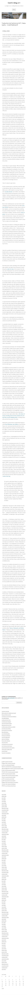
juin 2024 (4, 839)
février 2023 (4, 867)
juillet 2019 (4, 941)
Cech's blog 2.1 (14, 3)
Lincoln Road (4, 751)
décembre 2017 (5, 964)
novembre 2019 (5, 934)
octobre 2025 (4, 811)
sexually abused (8, 191)
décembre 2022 (5, 870)
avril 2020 (4, 926)
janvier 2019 (4, 952)
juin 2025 (4, 818)
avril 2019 (4, 946)
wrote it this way (6, 476)
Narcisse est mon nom (6, 725)
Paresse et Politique (6, 735)
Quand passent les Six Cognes (8, 747)
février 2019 (4, 950)
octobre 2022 (4, 874)
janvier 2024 (4, 848)
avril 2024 (4, 843)
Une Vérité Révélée (6, 734)
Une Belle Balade (5, 718)
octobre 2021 (4, 895)
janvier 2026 (4, 806)
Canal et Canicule (5, 711)
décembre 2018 (5, 953)
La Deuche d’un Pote (6, 720)
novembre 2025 (5, 810)
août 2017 (4, 969)
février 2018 (4, 962)
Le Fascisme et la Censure (7, 744)
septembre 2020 (5, 917)
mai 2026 (4, 799)
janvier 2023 (4, 869)
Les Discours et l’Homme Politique (9, 716)
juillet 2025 (4, 817)
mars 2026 (4, 803)
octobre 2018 (4, 957)
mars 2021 (4, 907)
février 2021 (4, 908)
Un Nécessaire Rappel (6, 721)
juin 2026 (4, 798)
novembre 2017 (5, 966)
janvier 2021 (4, 910)
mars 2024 (4, 844)
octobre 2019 (4, 936)
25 (5, 985)
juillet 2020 (4, 921)
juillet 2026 (4, 796)
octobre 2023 (4, 853)
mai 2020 (4, 924)
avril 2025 (4, 822)
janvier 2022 (4, 889)
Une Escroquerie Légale (7, 723)
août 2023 (4, 856)
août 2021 (4, 898)
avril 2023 (4, 863)
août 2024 (4, 836)
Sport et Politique (5, 739)
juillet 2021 (4, 900)
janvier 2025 (4, 827)
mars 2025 (4, 824)
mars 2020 (4, 927)
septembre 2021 (5, 896)
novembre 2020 (5, 914)
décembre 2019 (5, 933)
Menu (14, 9)
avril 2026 (4, 801)
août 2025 (4, 815)
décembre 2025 (5, 808)
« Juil (3, 988)
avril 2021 (4, 905)
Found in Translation (6, 753)
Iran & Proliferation (6, 737)
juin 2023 (4, 860)
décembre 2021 (5, 891)
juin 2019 (4, 943)
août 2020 (4, 919)
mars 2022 (4, 886)
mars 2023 (4, 865)
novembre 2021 (5, 893)
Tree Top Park (5, 742)
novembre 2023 (5, 851)
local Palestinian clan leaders (11, 424)
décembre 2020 (5, 912)
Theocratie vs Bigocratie (7, 749)
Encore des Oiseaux (6, 740)
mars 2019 (4, 948)
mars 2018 (4, 960)
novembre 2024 (5, 830)
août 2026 (4, 794)
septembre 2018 (5, 959)
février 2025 (4, 825)
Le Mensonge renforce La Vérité (8, 727)
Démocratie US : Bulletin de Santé (9, 713)
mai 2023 (4, 862)
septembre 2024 (5, 834)
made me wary (10, 269)
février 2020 (4, 929)
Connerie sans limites (6, 728)
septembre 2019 (5, 938)
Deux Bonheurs (5, 732)
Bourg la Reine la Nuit (6, 714)
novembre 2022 (5, 872)
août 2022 (4, 877)
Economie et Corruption (7, 730)
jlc (2, 761)
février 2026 (4, 804)
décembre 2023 (5, 850)
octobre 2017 (4, 967)
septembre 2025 (5, 813)
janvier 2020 (4, 931)
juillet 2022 (4, 879)
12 (9, 981)
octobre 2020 (4, 915)
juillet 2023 (4, 858)
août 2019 (4, 940)
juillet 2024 (4, 837)
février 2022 (4, 888)
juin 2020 (4, 922)
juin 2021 (4, 901)
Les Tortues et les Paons (7, 746)
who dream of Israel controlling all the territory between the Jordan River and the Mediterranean (13, 415)
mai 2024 (4, 841)
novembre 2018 (5, 955)
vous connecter (11, 698)
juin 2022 (4, 881)
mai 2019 (4, 945)
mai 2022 (4, 882)
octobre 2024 (4, 832)
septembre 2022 (5, 875)
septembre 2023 (5, 855)
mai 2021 (4, 903)
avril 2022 (4, 884)
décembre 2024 (5, 829)
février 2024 (4, 846)
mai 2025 (4, 820)
